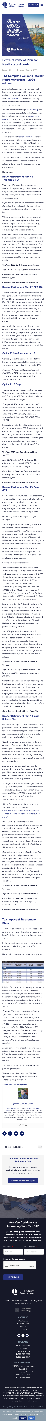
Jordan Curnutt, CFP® (14, 1108)
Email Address (30, 1247)
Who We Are (23, 1321)
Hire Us (23, 1326)
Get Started (33, 5)
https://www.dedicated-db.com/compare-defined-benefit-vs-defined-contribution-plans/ (21, 813)
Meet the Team (23, 1324)
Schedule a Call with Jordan (14, 1084)
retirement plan (25, 137)
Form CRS (40, 1407)
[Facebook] (20, 1125)
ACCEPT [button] (23, 1418)
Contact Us (23, 1329)
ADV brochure (29, 1407)
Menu (42, 4)
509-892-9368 (24, 1375)
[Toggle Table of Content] (39, 1146)
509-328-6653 (24, 1354)
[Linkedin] (26, 1125)
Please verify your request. (14, 1259)
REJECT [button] (31, 1418)
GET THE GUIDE (13, 1277)
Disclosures (18, 1407)
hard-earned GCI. (15, 98)
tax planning (32, 109)
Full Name (8, 1247)
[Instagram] (23, 1125)
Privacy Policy (8, 1407)
